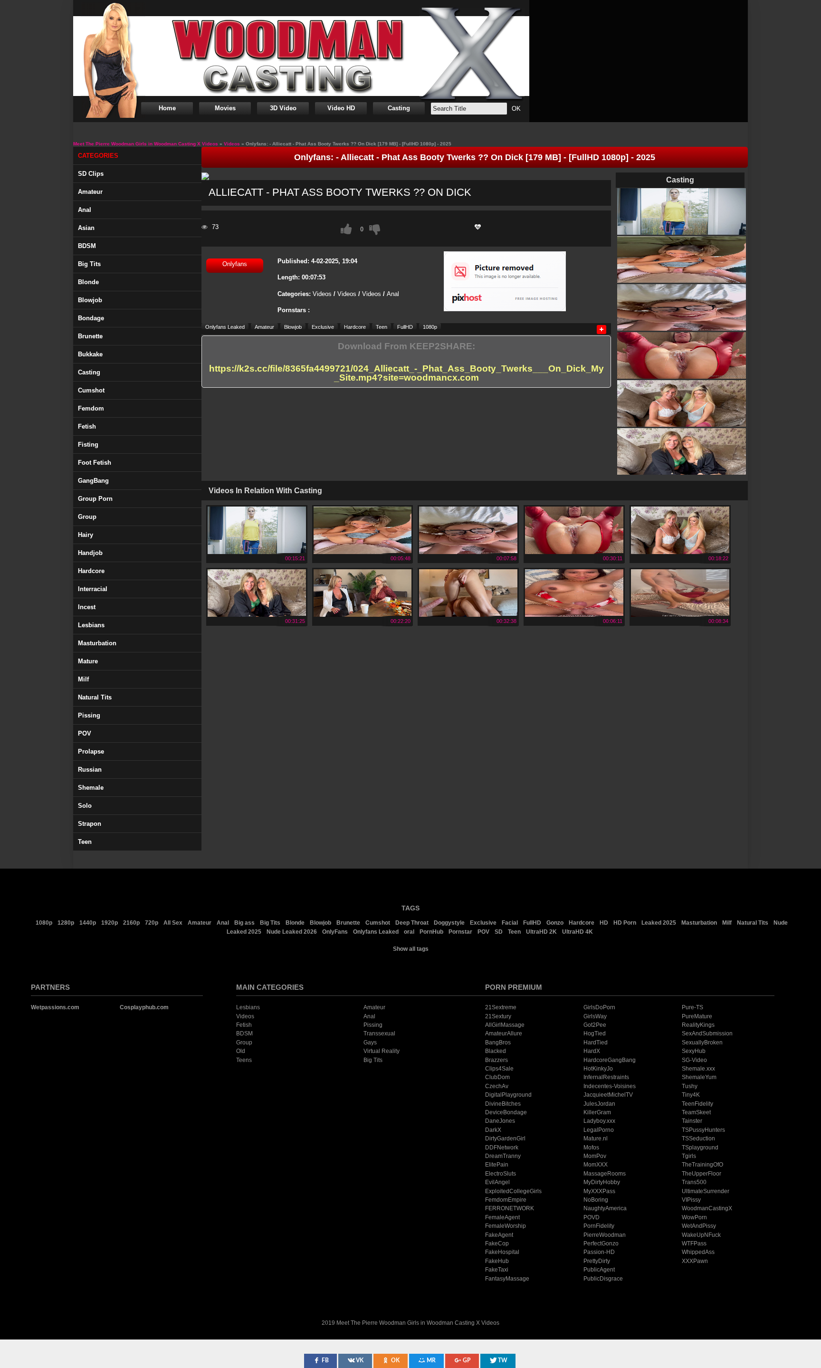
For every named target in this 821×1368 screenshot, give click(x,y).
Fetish (87, 426)
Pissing (89, 715)
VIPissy (691, 1199)
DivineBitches (503, 1103)
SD (499, 931)
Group (87, 516)
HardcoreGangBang (609, 1060)
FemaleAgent (502, 1217)
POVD (591, 1217)
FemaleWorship (505, 1226)
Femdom (91, 408)
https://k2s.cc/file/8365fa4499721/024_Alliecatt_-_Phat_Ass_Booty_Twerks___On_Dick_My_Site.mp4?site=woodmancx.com (406, 373)
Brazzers (496, 1060)
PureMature (697, 1016)
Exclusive (323, 326)
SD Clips (91, 173)
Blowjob (90, 300)
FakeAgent (499, 1235)
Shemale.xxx (698, 1068)
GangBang (93, 480)
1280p (65, 922)
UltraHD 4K (577, 931)
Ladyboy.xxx (599, 1121)
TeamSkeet (696, 1112)
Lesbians (91, 625)
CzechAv (496, 1086)
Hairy (85, 534)
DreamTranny (503, 1156)
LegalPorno (598, 1130)
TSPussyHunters (703, 1130)
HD (604, 922)
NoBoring (595, 1199)
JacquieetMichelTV (608, 1094)
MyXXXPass (599, 1191)
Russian (90, 769)
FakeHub (497, 1261)
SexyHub (694, 1051)
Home (167, 108)
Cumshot (91, 390)
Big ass (244, 922)
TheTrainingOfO (702, 1164)
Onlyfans (234, 264)
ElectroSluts (500, 1173)
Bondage (91, 318)
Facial (510, 922)
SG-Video (694, 1060)
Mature (88, 661)
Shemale (91, 787)
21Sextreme (500, 1007)
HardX (591, 1051)
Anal (84, 209)
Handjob (90, 552)
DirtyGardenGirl (505, 1138)
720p (151, 922)
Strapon (89, 823)
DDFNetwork (501, 1147)
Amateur (90, 191)
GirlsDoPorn (599, 1007)
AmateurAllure (503, 1033)
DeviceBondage (506, 1112)
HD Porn (624, 922)
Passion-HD (599, 1252)
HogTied (594, 1033)
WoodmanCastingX (707, 1208)
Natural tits (95, 697)
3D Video (283, 108)
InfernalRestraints (606, 1077)
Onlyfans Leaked (225, 326)
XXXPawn (695, 1261)
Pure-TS (692, 1007)
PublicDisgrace (603, 1278)
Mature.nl (595, 1138)
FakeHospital (502, 1252)
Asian (86, 227)
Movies (225, 108)
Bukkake (90, 354)
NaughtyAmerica (605, 1208)
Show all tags (411, 949)
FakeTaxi (496, 1269)
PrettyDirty (596, 1261)
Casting (399, 108)
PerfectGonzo (601, 1243)
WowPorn (694, 1217)
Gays (370, 1042)
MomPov (594, 1156)
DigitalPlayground (508, 1094)
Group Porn (95, 498)
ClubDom (497, 1077)
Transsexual (379, 1033)
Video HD (341, 108)
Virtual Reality (381, 1051)
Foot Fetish (94, 462)
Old (240, 1051)
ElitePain (496, 1164)
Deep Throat (412, 922)
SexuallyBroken (702, 1042)
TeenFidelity (697, 1103)
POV (84, 733)
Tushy (689, 1086)
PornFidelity (598, 1226)
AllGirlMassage (505, 1025)
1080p (430, 326)
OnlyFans (335, 931)
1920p (109, 922)
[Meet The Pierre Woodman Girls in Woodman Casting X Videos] (301, 56)
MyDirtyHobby (601, 1182)
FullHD (405, 326)
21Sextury (498, 1016)
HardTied (595, 1042)
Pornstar (460, 931)
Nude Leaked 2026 (292, 931)
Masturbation (97, 643)
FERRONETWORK (509, 1208)
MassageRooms (604, 1173)
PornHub (431, 931)
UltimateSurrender (705, 1191)
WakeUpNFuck (701, 1235)
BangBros (498, 1042)
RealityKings (698, 1025)
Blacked (495, 1051)
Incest (86, 607)
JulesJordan (599, 1103)
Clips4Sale (499, 1068)
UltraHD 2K (541, 931)
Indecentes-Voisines (609, 1086)
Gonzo (554, 922)
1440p (87, 922)
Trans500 (694, 1182)
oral (409, 931)
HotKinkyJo (598, 1068)
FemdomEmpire (505, 1199)
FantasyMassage (507, 1278)
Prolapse (91, 751)
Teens (244, 1060)
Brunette (90, 336)
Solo (85, 805)
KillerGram (597, 1112)
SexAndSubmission (707, 1033)
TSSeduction (698, 1138)
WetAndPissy (699, 1226)
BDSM (87, 245)
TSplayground (700, 1147)
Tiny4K (691, 1094)
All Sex (172, 922)
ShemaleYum (699, 1077)
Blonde (88, 282)
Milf (83, 679)
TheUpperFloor (701, 1173)
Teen (85, 841)
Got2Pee (594, 1025)
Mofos (591, 1147)
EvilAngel (497, 1182)
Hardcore (91, 570)
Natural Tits (752, 922)
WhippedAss (698, 1252)
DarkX (493, 1130)
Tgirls (689, 1156)
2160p (131, 922)
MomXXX (595, 1164)
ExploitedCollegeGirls (513, 1191)
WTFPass (694, 1243)
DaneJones (500, 1121)
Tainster (692, 1121)
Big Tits (89, 264)
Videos (322, 293)
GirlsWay (595, 1016)
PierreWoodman (604, 1235)
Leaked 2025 (658, 922)
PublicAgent (599, 1269)
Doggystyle (449, 922)
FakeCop (497, 1243)
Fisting (88, 444)
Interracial (92, 589)
